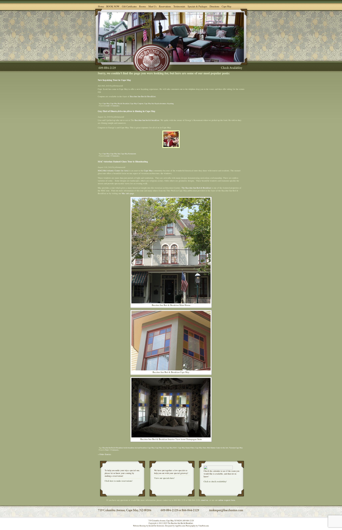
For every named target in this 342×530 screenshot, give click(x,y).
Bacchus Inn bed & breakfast (147, 120)
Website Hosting (139, 525)
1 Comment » (115, 105)
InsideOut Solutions (156, 525)
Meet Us (152, 6)
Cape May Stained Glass (186, 448)
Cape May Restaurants (128, 153)
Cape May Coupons (136, 103)
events (107, 105)
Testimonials (179, 6)
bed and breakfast (141, 448)
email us (204, 500)
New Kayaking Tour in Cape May (114, 80)
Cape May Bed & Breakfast (119, 103)
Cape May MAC (171, 448)
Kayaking (170, 103)
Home (101, 6)
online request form (226, 500)
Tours (107, 450)
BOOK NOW (113, 6)
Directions (214, 6)
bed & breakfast (129, 448)
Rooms (142, 6)
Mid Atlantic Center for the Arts (217, 448)
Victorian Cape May (236, 448)
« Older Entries (104, 454)
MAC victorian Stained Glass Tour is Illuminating (123, 161)
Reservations (165, 6)
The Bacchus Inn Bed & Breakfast (196, 187)
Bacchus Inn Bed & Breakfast (143, 96)
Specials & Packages (197, 6)
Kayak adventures (160, 103)
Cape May (226, 6)
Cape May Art (160, 448)
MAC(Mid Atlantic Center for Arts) (113, 170)
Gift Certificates (129, 6)
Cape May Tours (200, 448)
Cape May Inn (149, 103)
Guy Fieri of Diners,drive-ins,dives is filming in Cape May (126, 111)
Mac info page (128, 193)
